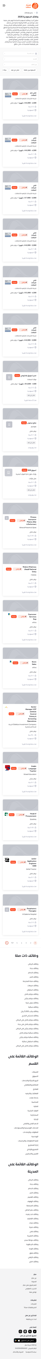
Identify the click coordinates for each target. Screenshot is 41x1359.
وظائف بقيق (33, 1253)
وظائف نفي (34, 1231)
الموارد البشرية (33, 1110)
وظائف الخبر (34, 976)
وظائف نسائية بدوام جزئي (28, 1037)
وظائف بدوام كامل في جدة (28, 1024)
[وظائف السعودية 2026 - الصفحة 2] (7, 943)
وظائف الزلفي (33, 1257)
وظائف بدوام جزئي (31, 998)
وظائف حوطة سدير (31, 1240)
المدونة (34, 1281)
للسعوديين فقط (29, 70)
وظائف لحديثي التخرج (30, 1015)
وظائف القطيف (32, 1218)
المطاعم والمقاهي (31, 1084)
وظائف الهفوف (32, 1201)
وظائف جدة (34, 968)
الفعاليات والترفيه (31, 1093)
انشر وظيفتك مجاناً (30, 1307)
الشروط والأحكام (18, 1352)
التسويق (35, 1076)
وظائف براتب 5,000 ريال (29, 1011)
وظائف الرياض (33, 964)
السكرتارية (34, 1115)
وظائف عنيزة (33, 1227)
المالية (36, 1106)
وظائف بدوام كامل (31, 994)
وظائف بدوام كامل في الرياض (27, 1020)
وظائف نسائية (33, 1007)
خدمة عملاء (33, 1097)
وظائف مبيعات (32, 985)
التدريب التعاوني (30, 1288)
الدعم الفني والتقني (30, 1123)
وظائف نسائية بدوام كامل (28, 1032)
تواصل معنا (32, 1292)
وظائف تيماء (33, 1222)
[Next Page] (7, 943)
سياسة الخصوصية (31, 1352)
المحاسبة (35, 1102)
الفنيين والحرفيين (31, 1153)
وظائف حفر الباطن (31, 1210)
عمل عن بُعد (15, 70)
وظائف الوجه (33, 1248)
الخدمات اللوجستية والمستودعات (26, 1127)
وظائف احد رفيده (32, 1214)
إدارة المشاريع (33, 1145)
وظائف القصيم (33, 1197)
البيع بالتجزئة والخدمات (30, 1080)
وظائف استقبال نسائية (30, 1041)
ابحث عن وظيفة (31, 1319)
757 (12, 943)
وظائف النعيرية (32, 1235)
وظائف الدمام (33, 972)
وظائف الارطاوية (32, 1244)
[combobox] (18, 53)
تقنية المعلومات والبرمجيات (28, 1140)
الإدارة (36, 1119)
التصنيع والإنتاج (32, 1149)
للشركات (33, 1304)
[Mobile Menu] (4, 6)
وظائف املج (33, 1261)
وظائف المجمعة (32, 1205)
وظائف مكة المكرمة (30, 981)
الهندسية (34, 1136)
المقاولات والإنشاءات (30, 1132)
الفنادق (35, 1089)
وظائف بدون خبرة (32, 1002)
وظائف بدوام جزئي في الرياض (27, 1028)
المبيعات (35, 1071)
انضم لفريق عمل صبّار (29, 1285)
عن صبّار (33, 1278)
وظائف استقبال (32, 989)
